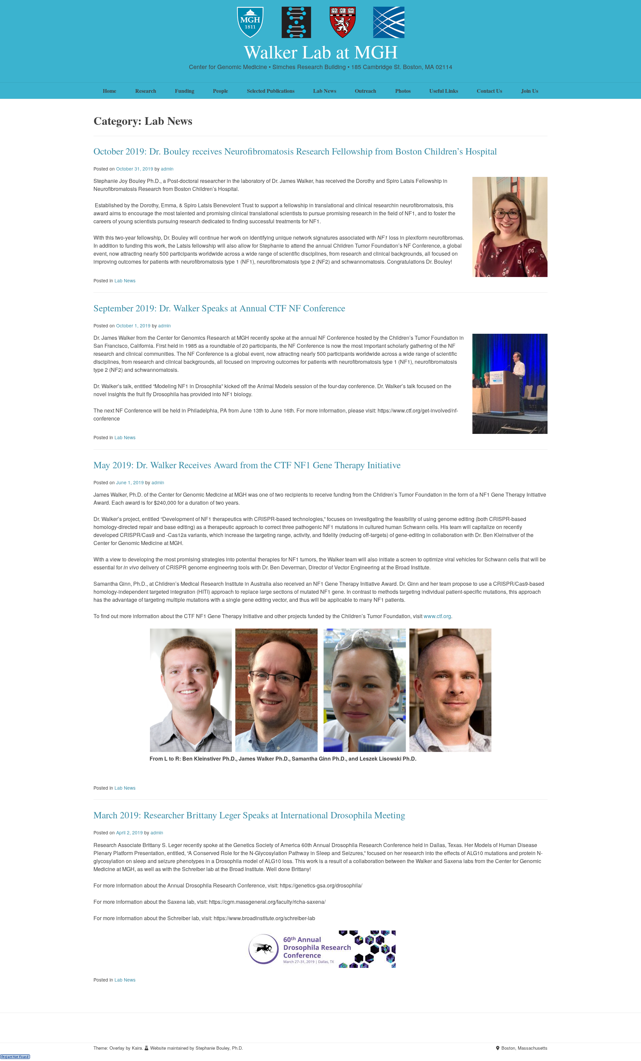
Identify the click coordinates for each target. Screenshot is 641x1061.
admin (167, 168)
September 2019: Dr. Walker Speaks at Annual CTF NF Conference (219, 307)
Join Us (529, 90)
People (220, 90)
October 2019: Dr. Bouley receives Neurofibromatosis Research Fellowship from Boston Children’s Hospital (295, 151)
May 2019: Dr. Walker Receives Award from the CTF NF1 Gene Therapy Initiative (247, 464)
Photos (403, 90)
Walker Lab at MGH (321, 51)
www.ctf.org (437, 616)
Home (109, 90)
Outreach (365, 90)
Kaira (137, 1048)
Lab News (324, 90)
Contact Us (489, 90)
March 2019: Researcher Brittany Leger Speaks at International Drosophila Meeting (249, 814)
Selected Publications (270, 90)
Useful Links (443, 90)
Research (145, 90)
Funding (184, 90)
